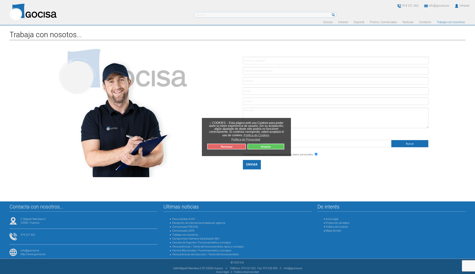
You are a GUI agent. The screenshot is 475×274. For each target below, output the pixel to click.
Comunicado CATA (183, 230)
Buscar (410, 143)
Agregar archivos (254, 143)
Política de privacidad (246, 271)
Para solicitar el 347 (183, 219)
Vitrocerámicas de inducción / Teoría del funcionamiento (205, 254)
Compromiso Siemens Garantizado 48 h (196, 238)
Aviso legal (222, 271)
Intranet (464, 5)
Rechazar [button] (226, 146)
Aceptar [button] (266, 146)
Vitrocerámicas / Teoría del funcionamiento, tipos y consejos (208, 246)
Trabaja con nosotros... (186, 234)
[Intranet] (454, 5)
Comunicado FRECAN (185, 226)
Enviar (252, 164)
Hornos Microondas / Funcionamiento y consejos (201, 250)
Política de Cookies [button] (256, 135)
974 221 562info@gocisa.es (425, 5)
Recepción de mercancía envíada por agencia (198, 222)
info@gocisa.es (30, 250)
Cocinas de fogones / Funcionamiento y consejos (201, 242)
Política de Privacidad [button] (245, 139)
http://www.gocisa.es (33, 254)
